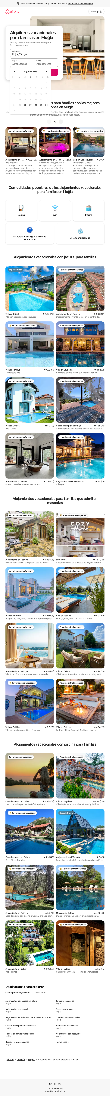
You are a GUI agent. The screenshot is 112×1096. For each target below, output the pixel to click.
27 (30, 105)
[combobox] (34, 54)
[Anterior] (49, 121)
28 (36, 105)
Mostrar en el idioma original (80, 3)
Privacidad (49, 1091)
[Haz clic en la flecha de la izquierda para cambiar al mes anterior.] (15, 71)
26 (25, 105)
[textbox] (22, 63)
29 (41, 105)
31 (14, 110)
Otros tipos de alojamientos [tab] (17, 992)
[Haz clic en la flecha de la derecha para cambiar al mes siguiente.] (46, 71)
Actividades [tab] (40, 992)
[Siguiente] (61, 121)
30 (46, 105)
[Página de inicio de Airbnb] (12, 11)
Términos (61, 1091)
